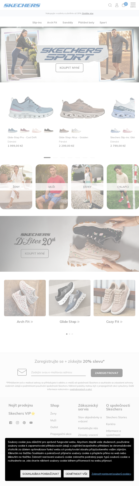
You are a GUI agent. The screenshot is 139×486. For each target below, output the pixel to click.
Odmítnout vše (76, 473)
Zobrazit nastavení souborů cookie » (111, 473)
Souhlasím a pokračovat (40, 473)
